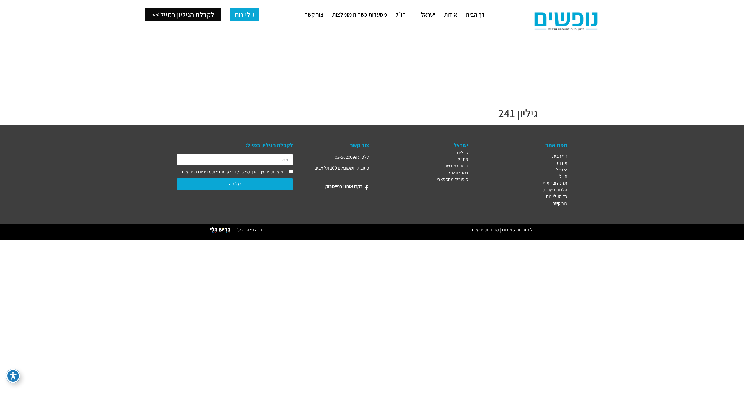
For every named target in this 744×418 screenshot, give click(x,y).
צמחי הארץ (458, 173)
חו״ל (563, 176)
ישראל (561, 170)
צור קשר (560, 203)
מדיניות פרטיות (485, 230)
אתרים (462, 159)
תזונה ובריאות (555, 183)
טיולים (462, 152)
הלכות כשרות (555, 190)
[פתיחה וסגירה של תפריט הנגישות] (13, 376)
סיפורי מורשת (456, 166)
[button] (425, 14)
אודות (562, 163)
